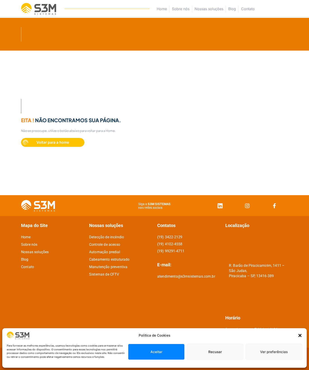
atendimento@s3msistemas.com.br (186, 276)
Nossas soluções (209, 9)
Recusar (215, 352)
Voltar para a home (52, 142)
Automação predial (104, 252)
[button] (300, 335)
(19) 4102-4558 (169, 244)
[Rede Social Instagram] (247, 205)
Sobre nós (180, 9)
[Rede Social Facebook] (274, 205)
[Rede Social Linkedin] (220, 205)
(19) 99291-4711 (170, 251)
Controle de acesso (104, 244)
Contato (248, 9)
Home (162, 9)
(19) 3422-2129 (169, 237)
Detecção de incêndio (106, 237)
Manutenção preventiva (108, 267)
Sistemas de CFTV (104, 274)
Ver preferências (274, 352)
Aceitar (156, 352)
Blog (232, 9)
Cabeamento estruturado (109, 259)
